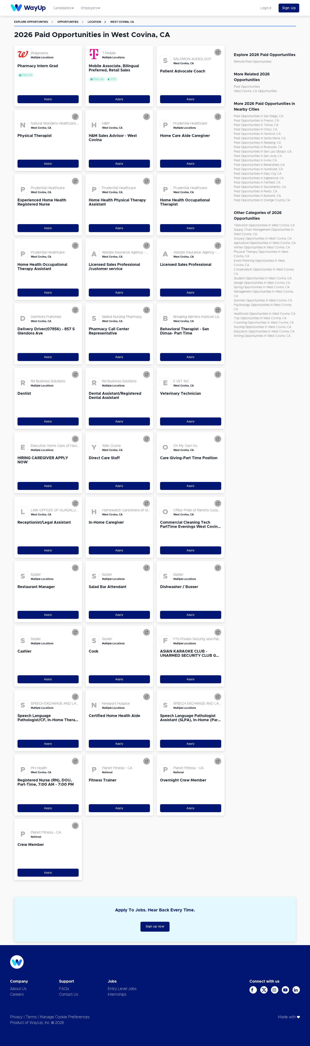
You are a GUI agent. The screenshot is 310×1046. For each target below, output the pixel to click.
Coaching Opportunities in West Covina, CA (264, 322)
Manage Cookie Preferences (65, 1017)
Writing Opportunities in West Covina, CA (262, 335)
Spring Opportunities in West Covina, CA (262, 287)
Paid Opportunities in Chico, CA (255, 129)
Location (94, 22)
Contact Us (68, 995)
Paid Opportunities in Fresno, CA (256, 120)
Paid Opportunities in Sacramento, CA (260, 187)
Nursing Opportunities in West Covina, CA (262, 327)
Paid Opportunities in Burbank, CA (257, 195)
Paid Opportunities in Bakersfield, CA (259, 164)
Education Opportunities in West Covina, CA (264, 331)
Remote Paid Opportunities (252, 61)
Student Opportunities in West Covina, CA (263, 278)
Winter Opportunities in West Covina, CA (262, 247)
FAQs (64, 989)
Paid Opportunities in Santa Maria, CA (260, 138)
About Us (18, 989)
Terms (31, 1017)
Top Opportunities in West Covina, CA (260, 318)
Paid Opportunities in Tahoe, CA (256, 125)
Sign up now (155, 926)
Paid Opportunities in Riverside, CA (258, 147)
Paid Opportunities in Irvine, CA (255, 160)
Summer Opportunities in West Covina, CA (263, 300)
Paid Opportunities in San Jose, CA (258, 156)
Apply (48, 99)
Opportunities (67, 22)
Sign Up (289, 8)
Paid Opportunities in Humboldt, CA (258, 169)
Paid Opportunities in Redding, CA (257, 142)
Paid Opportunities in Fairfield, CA (257, 182)
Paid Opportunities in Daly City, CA (258, 173)
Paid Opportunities (247, 86)
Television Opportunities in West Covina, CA (264, 225)
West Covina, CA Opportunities (255, 91)
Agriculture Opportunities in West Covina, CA (265, 243)
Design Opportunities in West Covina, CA (262, 282)
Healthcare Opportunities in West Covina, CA (264, 313)
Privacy (16, 1017)
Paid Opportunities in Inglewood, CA (259, 178)
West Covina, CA (122, 22)
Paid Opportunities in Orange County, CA (262, 200)
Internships (117, 995)
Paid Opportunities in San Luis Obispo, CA (263, 151)
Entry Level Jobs (122, 989)
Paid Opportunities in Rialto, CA (255, 191)
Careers (17, 995)
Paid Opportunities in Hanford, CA (257, 133)
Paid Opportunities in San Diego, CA (258, 116)
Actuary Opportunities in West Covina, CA (263, 238)
